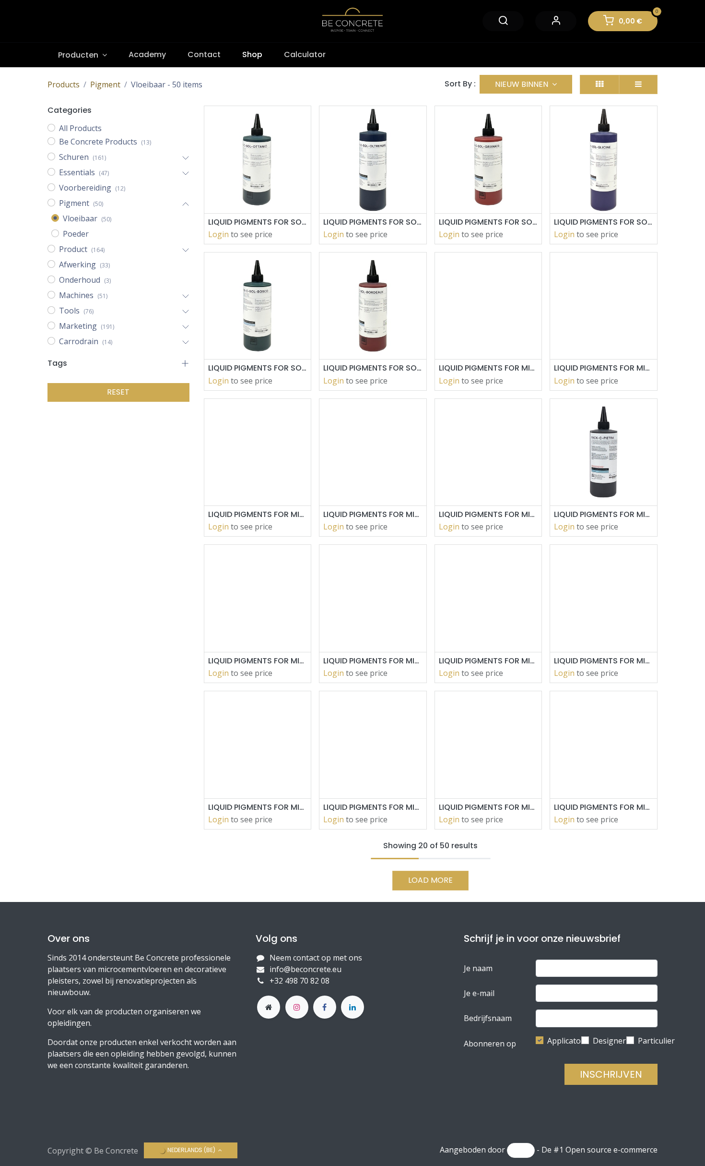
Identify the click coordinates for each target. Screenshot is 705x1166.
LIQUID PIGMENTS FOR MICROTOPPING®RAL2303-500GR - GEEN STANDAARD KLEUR (257, 514)
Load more (430, 880)
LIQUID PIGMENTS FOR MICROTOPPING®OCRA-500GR (257, 660)
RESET (118, 391)
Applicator (565, 1040)
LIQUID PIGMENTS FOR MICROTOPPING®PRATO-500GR (373, 514)
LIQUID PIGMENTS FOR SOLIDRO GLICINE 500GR (603, 222)
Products (63, 84)
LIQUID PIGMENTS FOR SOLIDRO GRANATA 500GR (488, 222)
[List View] (638, 84)
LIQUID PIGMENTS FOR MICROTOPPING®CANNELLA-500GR (488, 807)
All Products (80, 128)
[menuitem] (82, 55)
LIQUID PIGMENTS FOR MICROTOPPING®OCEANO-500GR (373, 660)
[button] (526, 84)
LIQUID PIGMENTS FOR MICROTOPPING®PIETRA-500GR (603, 514)
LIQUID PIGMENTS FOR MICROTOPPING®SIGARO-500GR (488, 368)
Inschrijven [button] (611, 1074)
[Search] (503, 21)
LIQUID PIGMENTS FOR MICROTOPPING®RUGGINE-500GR (603, 368)
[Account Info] (555, 21)
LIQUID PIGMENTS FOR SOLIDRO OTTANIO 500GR (257, 222)
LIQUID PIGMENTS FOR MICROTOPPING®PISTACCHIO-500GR (488, 514)
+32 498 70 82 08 (300, 980)
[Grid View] (599, 84)
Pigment (105, 84)
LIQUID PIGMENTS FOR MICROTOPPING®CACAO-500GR (603, 807)
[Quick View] (295, 121)
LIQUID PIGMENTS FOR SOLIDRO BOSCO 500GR (257, 368)
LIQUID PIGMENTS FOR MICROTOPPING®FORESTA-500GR (373, 807)
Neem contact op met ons (316, 957)
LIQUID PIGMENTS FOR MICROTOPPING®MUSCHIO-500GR (488, 660)
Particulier (656, 1040)
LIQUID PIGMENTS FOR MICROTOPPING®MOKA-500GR (603, 660)
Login (218, 234)
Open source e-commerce (611, 1150)
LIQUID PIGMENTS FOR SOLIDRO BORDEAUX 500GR (373, 368)
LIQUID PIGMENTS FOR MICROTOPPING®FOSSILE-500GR (257, 807)
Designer (609, 1040)
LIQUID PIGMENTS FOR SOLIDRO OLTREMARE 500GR (373, 222)
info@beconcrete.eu (305, 969)
